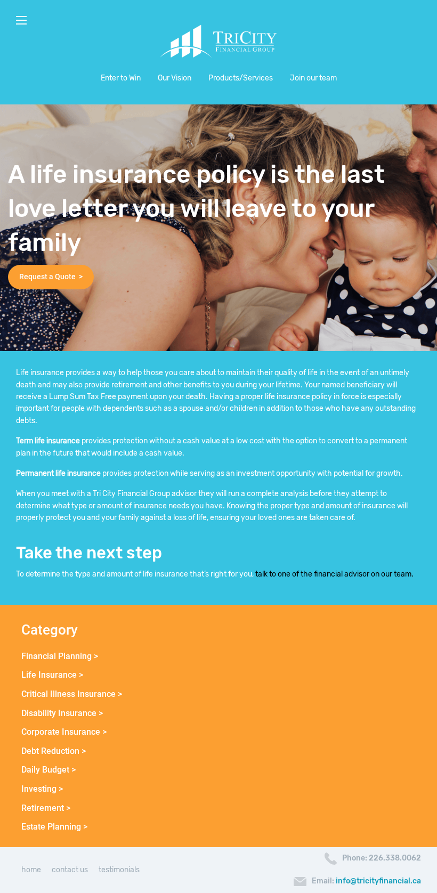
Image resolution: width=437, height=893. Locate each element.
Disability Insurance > (62, 713)
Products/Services (240, 78)
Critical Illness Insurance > (71, 694)
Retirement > (45, 808)
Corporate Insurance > (64, 732)
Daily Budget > (48, 770)
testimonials (119, 869)
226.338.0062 (395, 858)
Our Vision (174, 78)
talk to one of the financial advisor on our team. (334, 574)
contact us (70, 869)
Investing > (42, 789)
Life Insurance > (52, 675)
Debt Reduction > (53, 751)
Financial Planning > (59, 656)
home (31, 869)
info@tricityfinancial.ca (378, 881)
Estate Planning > (54, 827)
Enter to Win (121, 78)
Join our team (313, 78)
